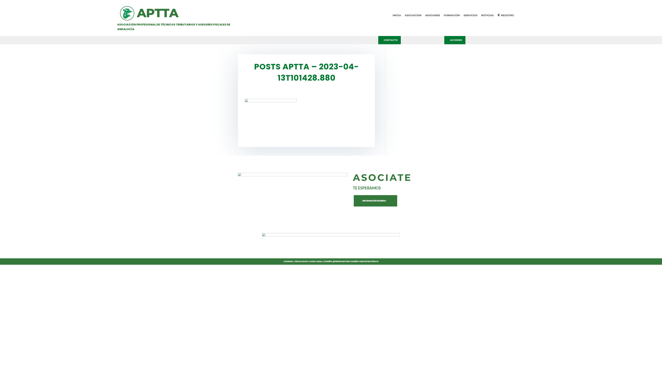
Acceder (456, 40)
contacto (391, 40)
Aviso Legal (316, 261)
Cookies (288, 261)
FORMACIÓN (452, 15)
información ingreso (374, 200)
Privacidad (301, 261)
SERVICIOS (470, 15)
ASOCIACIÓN (413, 15)
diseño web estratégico (364, 261)
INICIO (397, 15)
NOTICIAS (487, 15)
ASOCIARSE (432, 15)
